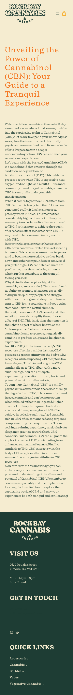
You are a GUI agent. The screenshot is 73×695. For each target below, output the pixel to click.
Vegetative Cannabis (26, 683)
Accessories (19, 658)
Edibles (15, 671)
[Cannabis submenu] (26, 665)
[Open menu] (57, 13)
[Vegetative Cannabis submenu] (43, 684)
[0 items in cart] (64, 13)
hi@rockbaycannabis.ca (26, 613)
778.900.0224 (18, 609)
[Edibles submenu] (23, 671)
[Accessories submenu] (30, 658)
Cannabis (17, 664)
